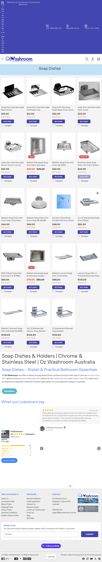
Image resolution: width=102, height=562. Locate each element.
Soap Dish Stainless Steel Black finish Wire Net (62, 108)
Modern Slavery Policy (10, 515)
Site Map (30, 518)
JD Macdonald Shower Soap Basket (62, 329)
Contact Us (31, 504)
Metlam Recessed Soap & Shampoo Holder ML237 (37, 274)
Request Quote (33, 507)
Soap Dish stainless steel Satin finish (89, 108)
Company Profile (7, 501)
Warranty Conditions (9, 512)
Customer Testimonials (36, 510)
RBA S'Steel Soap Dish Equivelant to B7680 (11, 274)
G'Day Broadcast (94, 555)
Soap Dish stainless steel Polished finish (38, 108)
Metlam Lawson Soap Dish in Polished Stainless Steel (62, 274)
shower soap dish (80, 378)
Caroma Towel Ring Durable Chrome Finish (63, 219)
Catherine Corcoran (54, 427)
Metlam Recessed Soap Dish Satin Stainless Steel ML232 (37, 163)
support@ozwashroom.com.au (64, 512)
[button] (87, 59)
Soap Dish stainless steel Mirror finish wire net (12, 163)
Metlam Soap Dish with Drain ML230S (63, 163)
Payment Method (33, 498)
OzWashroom (14, 555)
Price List (30, 512)
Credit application (33, 501)
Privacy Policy (6, 510)
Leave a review (9, 460)
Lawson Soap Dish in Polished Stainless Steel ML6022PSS (89, 274)
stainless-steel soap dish (29, 378)
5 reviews (49, 430)
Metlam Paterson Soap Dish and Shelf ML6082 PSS (12, 329)
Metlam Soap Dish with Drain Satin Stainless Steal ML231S (12, 219)
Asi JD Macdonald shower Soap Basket (36, 329)
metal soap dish (60, 378)
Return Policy (6, 504)
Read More (9, 391)
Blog (28, 515)
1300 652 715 (57, 510)
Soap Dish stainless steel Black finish (12, 108)
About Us (5, 498)
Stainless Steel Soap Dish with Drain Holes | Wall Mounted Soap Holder (88, 163)
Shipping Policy (7, 507)
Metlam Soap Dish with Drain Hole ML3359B (37, 219)
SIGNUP (90, 534)
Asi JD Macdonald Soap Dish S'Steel (89, 219)
